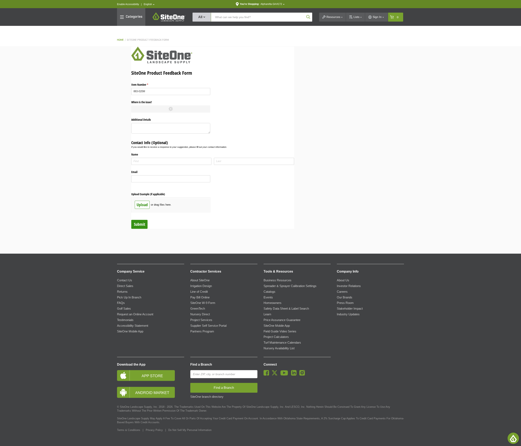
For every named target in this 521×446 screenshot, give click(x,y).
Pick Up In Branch (129, 297)
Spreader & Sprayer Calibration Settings (290, 286)
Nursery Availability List (279, 348)
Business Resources (277, 280)
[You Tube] (285, 374)
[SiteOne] (168, 20)
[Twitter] (275, 374)
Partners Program (202, 331)
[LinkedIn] (295, 374)
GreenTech (197, 308)
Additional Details (141, 120)
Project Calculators (276, 337)
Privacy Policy (154, 430)
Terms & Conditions (128, 430)
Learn (267, 314)
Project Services (201, 320)
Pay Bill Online (200, 297)
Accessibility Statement (132, 325)
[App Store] (150, 375)
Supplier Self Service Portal (208, 325)
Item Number (144, 85)
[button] (149, 4)
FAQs (121, 303)
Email (134, 172)
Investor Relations (349, 286)
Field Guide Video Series (280, 331)
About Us (343, 280)
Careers (342, 291)
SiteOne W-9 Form (202, 303)
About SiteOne (200, 280)
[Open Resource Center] (513, 438)
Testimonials (125, 320)
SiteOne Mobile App (130, 331)
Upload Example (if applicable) (148, 194)
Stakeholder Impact (350, 308)
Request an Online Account (135, 314)
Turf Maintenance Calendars (282, 342)
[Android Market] (150, 392)
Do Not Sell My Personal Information (189, 430)
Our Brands (344, 297)
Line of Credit (199, 291)
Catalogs (269, 291)
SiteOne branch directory (206, 396)
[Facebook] (267, 374)
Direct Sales (125, 286)
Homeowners (272, 303)
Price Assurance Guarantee (282, 320)
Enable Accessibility (128, 4)
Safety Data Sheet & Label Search (286, 308)
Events (268, 297)
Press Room (345, 303)
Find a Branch (201, 364)
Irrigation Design (201, 286)
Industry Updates (348, 314)
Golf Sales (124, 308)
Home (120, 40)
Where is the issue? (141, 102)
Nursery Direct (200, 314)
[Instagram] (303, 374)
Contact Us (124, 280)
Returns (122, 291)
